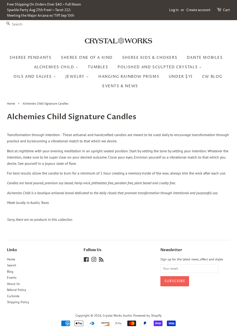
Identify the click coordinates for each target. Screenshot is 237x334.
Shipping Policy (18, 302)
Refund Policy (16, 290)
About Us (13, 284)
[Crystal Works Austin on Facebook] (86, 260)
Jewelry (75, 76)
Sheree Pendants (30, 57)
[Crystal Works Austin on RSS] (101, 260)
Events (11, 277)
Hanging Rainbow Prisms (128, 76)
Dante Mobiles (205, 57)
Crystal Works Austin (117, 315)
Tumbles (98, 67)
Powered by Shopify (147, 315)
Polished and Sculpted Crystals (158, 67)
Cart (226, 10)
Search (11, 265)
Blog (10, 271)
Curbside (13, 296)
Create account (198, 10)
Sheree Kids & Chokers (150, 57)
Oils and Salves (33, 76)
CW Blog (212, 76)
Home (11, 104)
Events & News (120, 86)
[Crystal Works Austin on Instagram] (93, 260)
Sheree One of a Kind (87, 57)
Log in (174, 10)
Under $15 (181, 76)
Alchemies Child (55, 67)
